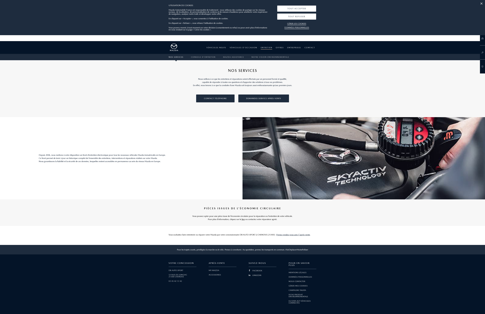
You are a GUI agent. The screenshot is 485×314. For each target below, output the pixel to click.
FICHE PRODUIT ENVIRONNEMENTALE (298, 296)
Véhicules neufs (216, 47)
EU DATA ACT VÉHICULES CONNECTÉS (300, 302)
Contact (310, 47)
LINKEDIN (256, 275)
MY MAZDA (214, 270)
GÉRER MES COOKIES (298, 286)
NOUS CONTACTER (297, 281)
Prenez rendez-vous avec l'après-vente (293, 235)
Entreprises (294, 47)
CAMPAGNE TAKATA (297, 290)
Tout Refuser (296, 16)
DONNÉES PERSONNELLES (300, 277)
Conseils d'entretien (203, 57)
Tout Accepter (296, 8)
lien (243, 219)
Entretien (266, 47)
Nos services (176, 57)
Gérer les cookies (296, 23)
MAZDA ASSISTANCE (233, 57)
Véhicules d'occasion (243, 47)
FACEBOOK (257, 270)
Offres (280, 47)
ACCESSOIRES (215, 275)
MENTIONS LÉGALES (297, 272)
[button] (296, 8)
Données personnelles (296, 27)
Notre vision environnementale (270, 57)
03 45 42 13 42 (175, 281)
